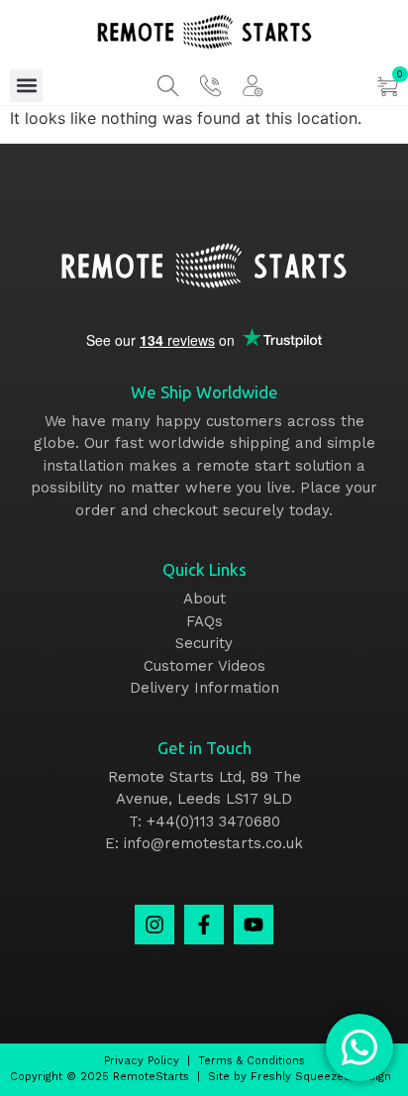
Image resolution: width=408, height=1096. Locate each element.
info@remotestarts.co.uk (213, 843)
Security (204, 643)
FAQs (204, 621)
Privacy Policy (141, 1060)
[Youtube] (253, 924)
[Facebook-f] (204, 924)
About (204, 598)
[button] (26, 85)
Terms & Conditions (251, 1060)
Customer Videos (204, 666)
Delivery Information (204, 688)
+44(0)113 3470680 (213, 821)
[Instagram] (154, 924)
